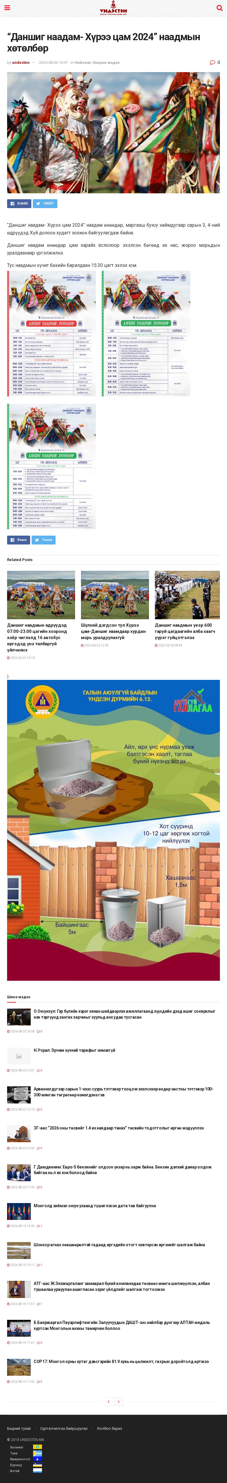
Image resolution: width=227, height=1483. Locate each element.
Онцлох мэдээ (106, 62)
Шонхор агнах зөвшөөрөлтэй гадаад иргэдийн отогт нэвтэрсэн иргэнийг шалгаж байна (119, 1244)
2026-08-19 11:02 (22, 1381)
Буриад (16, 1465)
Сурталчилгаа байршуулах (63, 1428)
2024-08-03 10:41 (53, 62)
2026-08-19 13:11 (22, 1265)
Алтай (15, 1471)
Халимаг (17, 1447)
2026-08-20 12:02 (22, 1148)
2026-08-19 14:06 (22, 1226)
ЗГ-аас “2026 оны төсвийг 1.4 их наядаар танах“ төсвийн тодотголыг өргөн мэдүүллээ (118, 1128)
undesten (21, 62)
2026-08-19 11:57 (22, 1304)
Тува (13, 1453)
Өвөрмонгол (20, 1459)
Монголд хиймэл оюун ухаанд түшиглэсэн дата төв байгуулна (95, 1205)
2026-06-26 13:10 (22, 657)
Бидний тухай (19, 1428)
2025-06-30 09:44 (170, 645)
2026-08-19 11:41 (22, 1342)
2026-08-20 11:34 (22, 1187)
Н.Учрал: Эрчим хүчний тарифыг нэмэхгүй (74, 1050)
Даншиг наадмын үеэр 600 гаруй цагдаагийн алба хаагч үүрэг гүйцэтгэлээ (185, 631)
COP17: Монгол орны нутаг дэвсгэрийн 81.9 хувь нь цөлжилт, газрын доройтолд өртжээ (121, 1361)
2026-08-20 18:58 (22, 1031)
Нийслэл (82, 62)
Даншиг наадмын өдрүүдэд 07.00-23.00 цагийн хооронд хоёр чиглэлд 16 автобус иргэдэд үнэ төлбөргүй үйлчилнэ (37, 638)
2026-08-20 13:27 (22, 1070)
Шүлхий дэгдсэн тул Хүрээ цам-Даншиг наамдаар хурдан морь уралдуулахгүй (113, 631)
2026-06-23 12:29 (96, 645)
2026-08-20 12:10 (22, 1109)
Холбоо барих (109, 1428)
